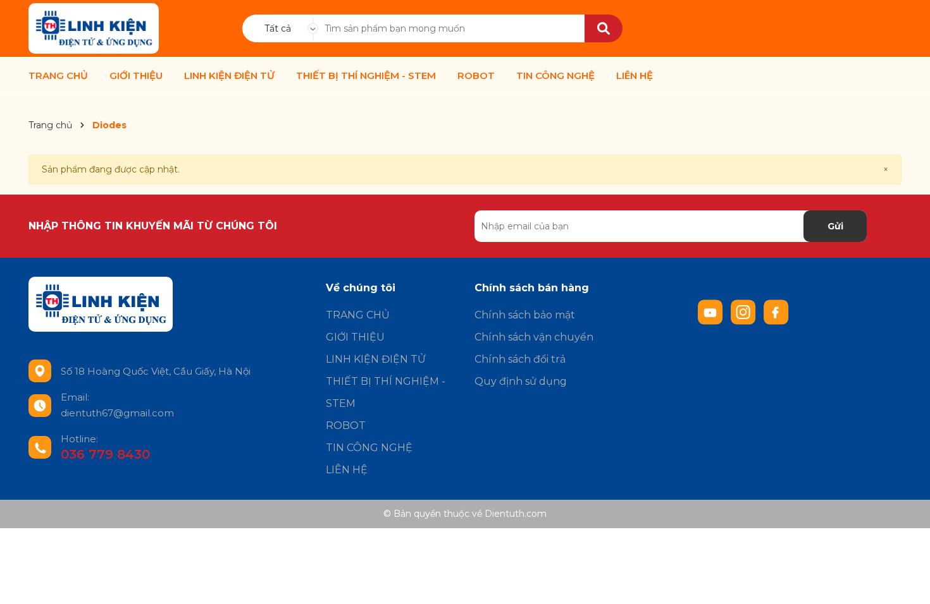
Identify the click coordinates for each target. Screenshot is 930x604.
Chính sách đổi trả (520, 359)
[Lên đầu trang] (907, 581)
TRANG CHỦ (58, 76)
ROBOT (476, 76)
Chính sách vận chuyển (533, 337)
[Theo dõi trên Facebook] (776, 311)
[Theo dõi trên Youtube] (712, 311)
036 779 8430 (105, 454)
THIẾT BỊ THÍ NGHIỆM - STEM (366, 76)
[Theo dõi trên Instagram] (745, 311)
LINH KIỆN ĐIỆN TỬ (229, 76)
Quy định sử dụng (520, 381)
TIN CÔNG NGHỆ (555, 76)
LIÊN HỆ (634, 76)
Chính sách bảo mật (524, 315)
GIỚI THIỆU (136, 76)
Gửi (835, 226)
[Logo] (93, 28)
